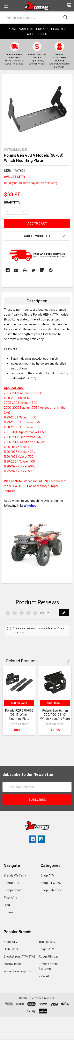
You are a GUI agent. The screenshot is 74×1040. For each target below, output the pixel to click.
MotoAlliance (13, 963)
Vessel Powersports (17, 971)
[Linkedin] (42, 270)
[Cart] (69, 5)
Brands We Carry (15, 875)
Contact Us (11, 882)
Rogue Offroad (49, 956)
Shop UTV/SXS (51, 882)
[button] (47, 612)
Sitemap (9, 912)
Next (67, 660)
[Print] (25, 270)
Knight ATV (46, 949)
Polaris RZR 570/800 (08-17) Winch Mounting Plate (19, 714)
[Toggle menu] (5, 5)
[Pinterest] (50, 270)
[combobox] (37, 17)
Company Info (13, 890)
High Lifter (11, 949)
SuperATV (10, 941)
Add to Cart (19, 702)
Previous (62, 660)
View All (44, 976)
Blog (7, 905)
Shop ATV (47, 875)
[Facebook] (7, 270)
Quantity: (12, 202)
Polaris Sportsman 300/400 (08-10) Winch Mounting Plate (55, 714)
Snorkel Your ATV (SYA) (19, 956)
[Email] (16, 270)
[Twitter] (33, 270)
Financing (10, 897)
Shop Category (51, 890)
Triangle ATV (47, 941)
